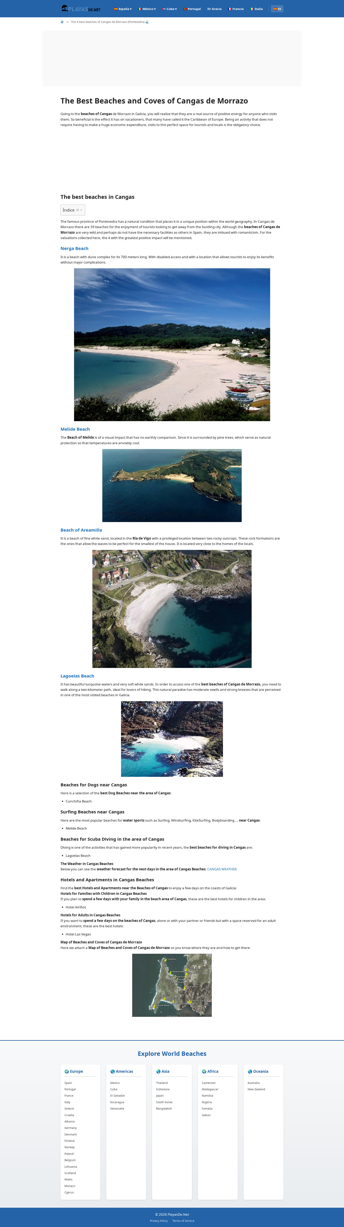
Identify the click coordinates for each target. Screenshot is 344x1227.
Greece (69, 1108)
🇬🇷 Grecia (214, 9)
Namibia (207, 1095)
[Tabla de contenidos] (79, 210)
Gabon (206, 1115)
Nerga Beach (75, 248)
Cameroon (209, 1083)
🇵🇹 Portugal (192, 9)
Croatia (69, 1115)
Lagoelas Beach (77, 676)
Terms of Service (183, 1221)
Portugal (70, 1089)
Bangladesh (164, 1108)
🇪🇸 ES (277, 9)
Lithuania (70, 1166)
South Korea (164, 1102)
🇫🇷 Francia (236, 9)
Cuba (113, 1089)
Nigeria (207, 1102)
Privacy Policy (159, 1221)
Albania (69, 1121)
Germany (70, 1128)
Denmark (70, 1134)
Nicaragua (117, 1102)
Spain (68, 1083)
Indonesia (162, 1089)
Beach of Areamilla (81, 530)
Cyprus (69, 1192)
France (68, 1095)
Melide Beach (75, 429)
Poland (69, 1154)
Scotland (70, 1173)
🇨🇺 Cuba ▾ (169, 9)
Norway (69, 1147)
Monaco (69, 1186)
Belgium (70, 1160)
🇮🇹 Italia (256, 9)
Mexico (115, 1083)
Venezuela (117, 1108)
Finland (69, 1141)
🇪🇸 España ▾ (123, 9)
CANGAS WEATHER (222, 869)
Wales (68, 1179)
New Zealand (256, 1089)
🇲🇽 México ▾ (147, 9)
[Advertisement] (162, 58)
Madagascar (210, 1089)
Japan (160, 1095)
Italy (67, 1102)
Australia (254, 1083)
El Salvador (117, 1095)
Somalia (207, 1108)
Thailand (162, 1083)
